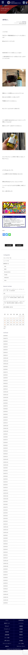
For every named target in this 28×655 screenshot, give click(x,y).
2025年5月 (5, 377)
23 (23, 322)
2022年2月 (5, 487)
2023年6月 (5, 442)
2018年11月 (5, 597)
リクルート (21, 637)
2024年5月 (5, 411)
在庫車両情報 (21, 620)
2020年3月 (5, 552)
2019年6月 (5, 577)
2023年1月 (5, 456)
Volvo (5, 280)
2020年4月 (5, 549)
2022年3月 (5, 484)
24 (4, 324)
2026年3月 (5, 349)
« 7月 (4, 328)
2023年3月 (5, 451)
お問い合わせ (7, 640)
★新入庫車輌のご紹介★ (8, 307)
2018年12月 (5, 594)
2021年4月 (5, 515)
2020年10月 (5, 532)
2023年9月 (5, 434)
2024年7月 (5, 405)
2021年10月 (5, 498)
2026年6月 (5, 341)
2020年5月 (5, 546)
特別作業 (7, 631)
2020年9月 (5, 535)
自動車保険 (7, 634)
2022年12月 (5, 459)
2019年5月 (5, 580)
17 (4, 322)
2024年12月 (5, 391)
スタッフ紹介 (7, 637)
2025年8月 (5, 369)
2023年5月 (5, 445)
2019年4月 (5, 583)
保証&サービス (7, 623)
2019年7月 (5, 574)
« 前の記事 (8, 245)
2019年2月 (5, 588)
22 (20, 322)
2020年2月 (5, 555)
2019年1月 (5, 591)
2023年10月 (5, 431)
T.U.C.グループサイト (21, 646)
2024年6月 (5, 408)
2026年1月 (5, 355)
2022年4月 (5, 481)
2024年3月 (5, 417)
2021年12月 (5, 493)
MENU (3, 2)
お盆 (4, 293)
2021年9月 (5, 501)
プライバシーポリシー (7, 643)
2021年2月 (5, 521)
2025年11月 (5, 360)
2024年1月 (5, 422)
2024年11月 (5, 394)
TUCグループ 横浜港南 (14, 2)
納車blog (7, 646)
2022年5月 (5, 479)
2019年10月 (5, 566)
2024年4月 (5, 414)
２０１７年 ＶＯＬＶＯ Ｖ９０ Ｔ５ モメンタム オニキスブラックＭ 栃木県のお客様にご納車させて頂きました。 (13, 297)
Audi (5, 266)
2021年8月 (5, 504)
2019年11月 (5, 563)
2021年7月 (5, 507)
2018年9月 (5, 602)
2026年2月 (5, 352)
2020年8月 (5, 538)
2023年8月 (5, 436)
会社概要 (21, 640)
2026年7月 (5, 338)
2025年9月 (5, 366)
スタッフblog (21, 643)
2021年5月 (5, 512)
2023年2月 (5, 453)
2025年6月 (5, 375)
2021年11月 (5, 496)
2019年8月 (5, 571)
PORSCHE (6, 277)
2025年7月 (5, 372)
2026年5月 (5, 344)
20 (14, 322)
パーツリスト (21, 623)
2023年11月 (5, 428)
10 (4, 320)
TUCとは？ (7, 626)
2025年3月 (5, 383)
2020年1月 (5, 557)
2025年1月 (5, 389)
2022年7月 (5, 473)
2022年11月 (5, 462)
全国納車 (21, 629)
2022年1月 (5, 490)
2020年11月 (5, 529)
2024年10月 (5, 397)
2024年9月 (5, 400)
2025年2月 (5, 386)
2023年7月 (5, 439)
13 (14, 320)
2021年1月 (5, 524)
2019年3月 (5, 586)
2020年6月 (5, 543)
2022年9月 (5, 467)
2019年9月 (5, 569)
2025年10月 (5, 363)
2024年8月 (5, 403)
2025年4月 (5, 380)
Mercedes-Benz (7, 272)
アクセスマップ (7, 629)
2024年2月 (5, 420)
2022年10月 (5, 465)
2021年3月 (5, 518)
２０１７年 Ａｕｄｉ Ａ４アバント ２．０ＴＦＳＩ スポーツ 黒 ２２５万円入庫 (13, 290)
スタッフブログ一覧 (22, 23)
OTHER (5, 274)
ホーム (7, 620)
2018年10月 (5, 600)
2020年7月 (5, 541)
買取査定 (21, 634)
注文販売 (21, 631)
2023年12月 (5, 425)
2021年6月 (5, 510)
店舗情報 (21, 626)
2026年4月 (5, 346)
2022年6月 (5, 476)
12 (10, 320)
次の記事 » (19, 245)
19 (10, 322)
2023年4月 (5, 448)
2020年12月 (5, 526)
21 (17, 322)
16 (23, 320)
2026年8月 (5, 335)
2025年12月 (5, 358)
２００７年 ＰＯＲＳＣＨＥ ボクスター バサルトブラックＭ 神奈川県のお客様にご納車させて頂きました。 (13, 303)
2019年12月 (5, 560)
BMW (5, 269)
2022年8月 (5, 470)
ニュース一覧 (6, 260)
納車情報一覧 (6, 263)
